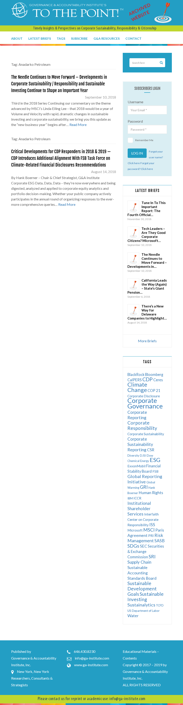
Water (133, 615)
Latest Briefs (39, 38)
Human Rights (151, 492)
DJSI (143, 455)
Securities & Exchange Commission (145, 551)
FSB (155, 471)
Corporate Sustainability (145, 434)
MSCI (149, 529)
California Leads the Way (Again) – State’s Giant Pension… (147, 286)
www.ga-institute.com (91, 665)
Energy (144, 461)
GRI (144, 487)
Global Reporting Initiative (144, 479)
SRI (152, 556)
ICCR (137, 498)
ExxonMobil (136, 466)
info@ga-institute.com (92, 658)
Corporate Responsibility (142, 425)
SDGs (133, 546)
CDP (147, 379)
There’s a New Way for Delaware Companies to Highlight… (147, 312)
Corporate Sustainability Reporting (140, 444)
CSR (150, 449)
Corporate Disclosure (143, 396)
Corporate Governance (145, 403)
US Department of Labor (143, 610)
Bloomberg (154, 374)
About (17, 38)
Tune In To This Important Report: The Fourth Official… (146, 209)
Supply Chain (139, 562)
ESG (155, 459)
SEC (143, 546)
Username (135, 102)
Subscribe (79, 38)
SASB (159, 540)
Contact (133, 38)
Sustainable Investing (145, 596)
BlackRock (135, 374)
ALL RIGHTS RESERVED (142, 685)
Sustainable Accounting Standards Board (141, 573)
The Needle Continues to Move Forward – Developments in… (147, 260)
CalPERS (134, 380)
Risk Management (145, 537)
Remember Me (144, 140)
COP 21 (154, 390)
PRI (151, 536)
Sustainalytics (141, 604)
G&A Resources (107, 38)
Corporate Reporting (137, 415)
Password (135, 121)
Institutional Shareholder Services (139, 508)
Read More (78, 124)
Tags (61, 38)
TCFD (160, 605)
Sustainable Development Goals (142, 588)
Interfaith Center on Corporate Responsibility (143, 519)
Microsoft (135, 530)
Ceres (158, 380)
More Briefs (147, 341)
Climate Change (137, 387)
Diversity (133, 455)
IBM (130, 498)
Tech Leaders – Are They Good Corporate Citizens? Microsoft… (146, 235)
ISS (152, 524)
